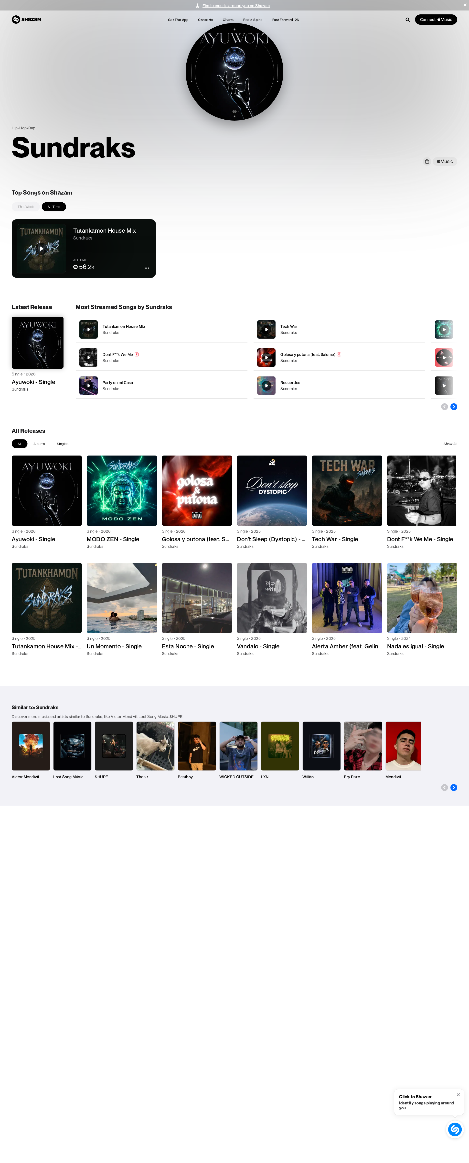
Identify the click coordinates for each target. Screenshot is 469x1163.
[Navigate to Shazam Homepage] (26, 19)
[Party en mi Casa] (161, 385)
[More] (230, 329)
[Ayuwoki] (444, 386)
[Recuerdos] (339, 385)
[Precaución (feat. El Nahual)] (444, 358)
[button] (465, 4)
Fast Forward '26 (285, 20)
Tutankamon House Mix (124, 326)
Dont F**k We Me (118, 354)
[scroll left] (444, 406)
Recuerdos (290, 382)
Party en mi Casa (118, 382)
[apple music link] (445, 161)
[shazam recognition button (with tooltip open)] (455, 1129)
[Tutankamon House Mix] (161, 329)
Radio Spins (253, 20)
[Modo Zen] (444, 329)
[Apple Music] (21, 398)
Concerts (205, 20)
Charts (228, 20)
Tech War (288, 326)
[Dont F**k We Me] (161, 357)
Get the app (178, 20)
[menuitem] (178, 19)
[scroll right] (453, 406)
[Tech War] (339, 329)
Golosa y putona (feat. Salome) (307, 354)
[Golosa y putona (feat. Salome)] (339, 357)
